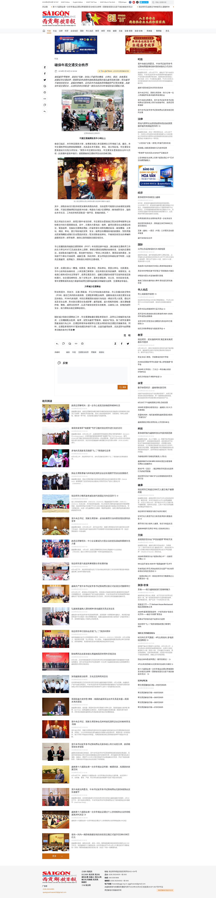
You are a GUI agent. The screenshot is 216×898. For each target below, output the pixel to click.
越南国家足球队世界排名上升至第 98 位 (153, 422)
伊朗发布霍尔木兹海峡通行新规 (150, 276)
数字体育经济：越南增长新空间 (152, 387)
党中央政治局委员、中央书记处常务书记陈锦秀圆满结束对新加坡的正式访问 (155, 65)
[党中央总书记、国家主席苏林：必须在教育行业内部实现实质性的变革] (55, 526)
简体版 (149, 31)
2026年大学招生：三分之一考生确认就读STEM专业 (154, 370)
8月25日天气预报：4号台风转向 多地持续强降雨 (155, 638)
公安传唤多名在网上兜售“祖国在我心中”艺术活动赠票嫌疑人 (156, 159)
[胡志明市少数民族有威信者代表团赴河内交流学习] (55, 503)
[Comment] (44, 105)
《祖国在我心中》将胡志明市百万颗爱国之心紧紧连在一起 (156, 577)
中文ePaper (122, 2)
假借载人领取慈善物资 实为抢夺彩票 (152, 148)
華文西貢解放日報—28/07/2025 (150, 702)
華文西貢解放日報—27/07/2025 (150, 707)
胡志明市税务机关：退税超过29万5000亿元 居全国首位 (155, 224)
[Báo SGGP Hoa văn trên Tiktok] (137, 2)
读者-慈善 (129, 31)
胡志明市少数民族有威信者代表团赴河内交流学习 (93, 496)
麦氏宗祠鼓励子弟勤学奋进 (149, 377)
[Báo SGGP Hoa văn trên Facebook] (130, 2)
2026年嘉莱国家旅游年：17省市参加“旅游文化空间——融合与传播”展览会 (155, 613)
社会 (55, 31)
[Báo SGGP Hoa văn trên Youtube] (133, 2)
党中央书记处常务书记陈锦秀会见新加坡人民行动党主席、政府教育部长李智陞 (100, 745)
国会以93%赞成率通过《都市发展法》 (153, 659)
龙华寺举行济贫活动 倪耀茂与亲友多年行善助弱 (155, 322)
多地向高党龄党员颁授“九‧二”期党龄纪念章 (90, 450)
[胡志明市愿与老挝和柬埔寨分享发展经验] (55, 571)
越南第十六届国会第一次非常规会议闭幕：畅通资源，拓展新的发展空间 (100, 768)
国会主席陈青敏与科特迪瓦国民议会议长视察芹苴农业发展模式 (99, 473)
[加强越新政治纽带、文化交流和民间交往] (55, 684)
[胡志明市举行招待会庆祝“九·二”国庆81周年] (55, 639)
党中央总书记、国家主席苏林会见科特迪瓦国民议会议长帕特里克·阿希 (100, 722)
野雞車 (93, 352)
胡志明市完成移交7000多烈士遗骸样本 (83, 7)
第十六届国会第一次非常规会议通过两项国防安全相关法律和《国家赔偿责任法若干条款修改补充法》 (156, 671)
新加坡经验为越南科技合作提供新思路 (155, 433)
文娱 (120, 31)
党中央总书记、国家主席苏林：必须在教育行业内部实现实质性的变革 (100, 519)
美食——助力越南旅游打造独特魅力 (154, 589)
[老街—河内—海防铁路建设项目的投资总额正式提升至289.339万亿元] (55, 842)
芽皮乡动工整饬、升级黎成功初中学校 (153, 357)
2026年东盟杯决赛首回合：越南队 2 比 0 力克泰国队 (155, 408)
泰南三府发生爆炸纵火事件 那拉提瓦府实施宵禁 (155, 282)
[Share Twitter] (44, 79)
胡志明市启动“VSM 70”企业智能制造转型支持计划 (155, 477)
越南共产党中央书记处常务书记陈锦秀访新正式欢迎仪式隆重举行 (130, 7)
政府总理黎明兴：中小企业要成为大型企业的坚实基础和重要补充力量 (100, 542)
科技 (109, 31)
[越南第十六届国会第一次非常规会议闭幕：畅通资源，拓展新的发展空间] (55, 774)
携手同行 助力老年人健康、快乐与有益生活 (155, 524)
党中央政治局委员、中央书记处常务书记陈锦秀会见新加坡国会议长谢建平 (100, 790)
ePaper (142, 680)
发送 (124, 387)
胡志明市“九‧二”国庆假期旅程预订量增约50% (154, 625)
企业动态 (74, 31)
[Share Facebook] (44, 73)
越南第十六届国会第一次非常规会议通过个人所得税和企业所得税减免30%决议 (100, 813)
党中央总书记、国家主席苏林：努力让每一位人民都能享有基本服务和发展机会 (156, 94)
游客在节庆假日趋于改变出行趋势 (151, 619)
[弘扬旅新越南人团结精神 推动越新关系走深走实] (55, 616)
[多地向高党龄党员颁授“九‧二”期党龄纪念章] (55, 458)
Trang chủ (44, 31)
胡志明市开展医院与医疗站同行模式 (152, 511)
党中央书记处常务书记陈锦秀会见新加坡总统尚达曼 (156, 111)
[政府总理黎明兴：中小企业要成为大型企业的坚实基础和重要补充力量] (55, 549)
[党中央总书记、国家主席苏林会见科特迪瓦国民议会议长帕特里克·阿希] (55, 729)
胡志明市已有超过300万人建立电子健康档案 (156, 490)
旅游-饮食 (139, 31)
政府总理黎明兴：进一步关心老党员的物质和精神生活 (95, 405)
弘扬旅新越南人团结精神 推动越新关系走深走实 (92, 608)
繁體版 (159, 31)
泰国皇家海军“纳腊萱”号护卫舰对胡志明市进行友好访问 (96, 428)
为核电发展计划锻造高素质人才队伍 (152, 456)
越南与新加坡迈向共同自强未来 (150, 88)
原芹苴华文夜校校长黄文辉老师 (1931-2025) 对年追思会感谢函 (155, 315)
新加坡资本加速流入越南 (149, 197)
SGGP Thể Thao (91, 2)
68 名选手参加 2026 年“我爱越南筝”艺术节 (155, 564)
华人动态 (89, 31)
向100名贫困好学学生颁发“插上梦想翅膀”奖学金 (155, 363)
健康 (115, 31)
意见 (167, 31)
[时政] (44, 111)
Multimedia (146, 633)
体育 (103, 31)
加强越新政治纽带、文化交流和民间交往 (89, 676)
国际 (82, 31)
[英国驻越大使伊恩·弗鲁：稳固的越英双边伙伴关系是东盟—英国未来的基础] (55, 707)
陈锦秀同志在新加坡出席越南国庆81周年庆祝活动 (93, 654)
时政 (49, 31)
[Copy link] (44, 98)
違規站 (101, 352)
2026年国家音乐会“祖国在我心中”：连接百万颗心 (155, 557)
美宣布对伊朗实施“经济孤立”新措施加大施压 (156, 271)
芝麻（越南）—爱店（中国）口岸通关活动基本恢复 (156, 232)
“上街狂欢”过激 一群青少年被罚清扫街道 (154, 143)
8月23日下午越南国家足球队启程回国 (153, 402)
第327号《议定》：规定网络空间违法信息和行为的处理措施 (155, 470)
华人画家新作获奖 (146, 294)
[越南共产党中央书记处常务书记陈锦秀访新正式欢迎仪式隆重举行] (55, 594)
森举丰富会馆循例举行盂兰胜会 (150, 309)
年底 (74, 352)
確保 (68, 352)
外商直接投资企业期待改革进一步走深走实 (155, 218)
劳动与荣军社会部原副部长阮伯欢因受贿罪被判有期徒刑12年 (155, 124)
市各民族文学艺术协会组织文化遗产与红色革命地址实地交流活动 (156, 570)
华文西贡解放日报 (59, 18)
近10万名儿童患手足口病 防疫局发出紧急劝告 (155, 517)
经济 (66, 31)
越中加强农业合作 (145, 238)
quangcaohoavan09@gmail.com (54, 892)
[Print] (44, 92)
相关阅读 (47, 401)
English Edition (78, 2)
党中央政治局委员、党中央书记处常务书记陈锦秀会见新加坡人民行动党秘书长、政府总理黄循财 (156, 102)
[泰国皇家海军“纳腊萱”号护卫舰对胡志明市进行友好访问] (55, 436)
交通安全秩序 (83, 352)
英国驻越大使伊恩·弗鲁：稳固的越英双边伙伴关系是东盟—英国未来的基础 (100, 700)
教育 (97, 31)
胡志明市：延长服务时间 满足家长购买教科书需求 (155, 340)
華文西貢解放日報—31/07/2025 (152, 685)
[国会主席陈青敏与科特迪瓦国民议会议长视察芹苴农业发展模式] (55, 481)
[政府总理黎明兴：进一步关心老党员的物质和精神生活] (55, 413)
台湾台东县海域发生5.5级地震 (151, 249)
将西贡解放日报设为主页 (165, 890)
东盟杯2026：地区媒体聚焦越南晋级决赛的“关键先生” (155, 416)
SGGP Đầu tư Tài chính (107, 2)
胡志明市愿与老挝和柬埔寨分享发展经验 (89, 563)
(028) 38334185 (48, 889)
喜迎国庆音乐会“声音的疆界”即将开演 (155, 539)
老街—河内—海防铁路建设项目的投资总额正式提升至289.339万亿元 (100, 835)
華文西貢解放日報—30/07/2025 (150, 693)
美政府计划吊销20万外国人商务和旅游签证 (155, 266)
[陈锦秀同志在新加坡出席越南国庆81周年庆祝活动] (55, 661)
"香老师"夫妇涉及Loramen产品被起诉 (153, 153)
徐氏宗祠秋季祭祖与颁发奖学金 (150, 328)
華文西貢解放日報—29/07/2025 (150, 697)
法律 (61, 31)
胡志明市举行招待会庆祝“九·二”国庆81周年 (90, 631)
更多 (54, 856)
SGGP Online (65, 2)
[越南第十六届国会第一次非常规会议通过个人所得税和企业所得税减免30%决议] (55, 820)
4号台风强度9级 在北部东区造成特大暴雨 (154, 664)
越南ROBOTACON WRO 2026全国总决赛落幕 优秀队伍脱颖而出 (155, 462)
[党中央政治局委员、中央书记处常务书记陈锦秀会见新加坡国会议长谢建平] (55, 797)
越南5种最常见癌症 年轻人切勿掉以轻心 (154, 528)
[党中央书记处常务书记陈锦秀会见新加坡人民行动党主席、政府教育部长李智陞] (55, 752)
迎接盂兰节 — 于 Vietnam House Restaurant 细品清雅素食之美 (155, 605)
